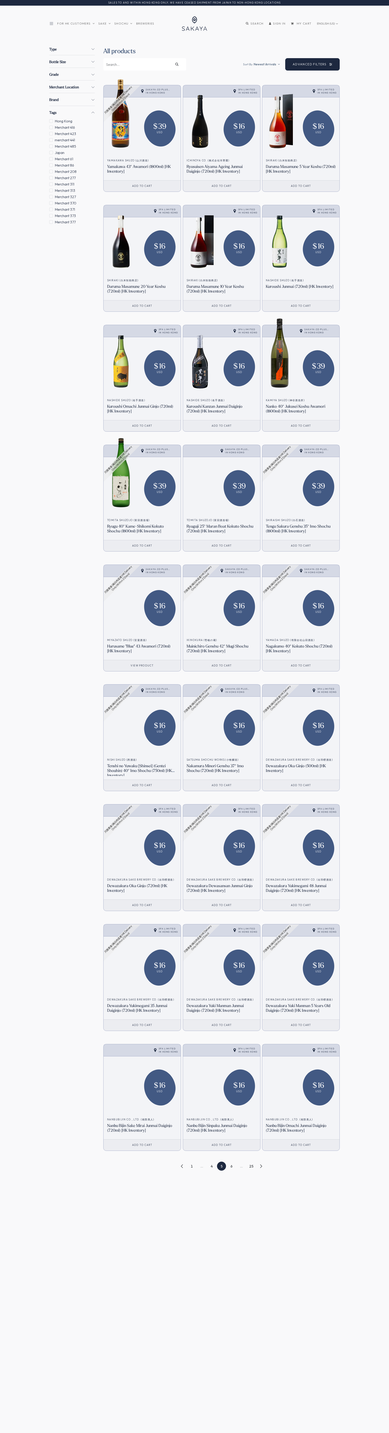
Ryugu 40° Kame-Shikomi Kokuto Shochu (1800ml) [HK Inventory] (135, 528)
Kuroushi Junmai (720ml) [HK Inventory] (299, 286)
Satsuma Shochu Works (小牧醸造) (213, 759)
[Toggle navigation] (52, 23)
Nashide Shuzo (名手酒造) (285, 280)
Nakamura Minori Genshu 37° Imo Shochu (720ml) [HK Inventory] (215, 768)
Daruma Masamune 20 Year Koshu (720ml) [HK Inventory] (136, 289)
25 (251, 1166)
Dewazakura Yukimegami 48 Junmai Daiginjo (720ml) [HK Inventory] (296, 888)
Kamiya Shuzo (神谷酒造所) (285, 400)
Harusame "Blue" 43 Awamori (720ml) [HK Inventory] (138, 648)
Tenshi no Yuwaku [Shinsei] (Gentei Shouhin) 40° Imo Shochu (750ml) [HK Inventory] (139, 770)
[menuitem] (76, 23)
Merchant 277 (65, 178)
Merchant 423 (65, 133)
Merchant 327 (65, 197)
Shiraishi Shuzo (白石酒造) (285, 520)
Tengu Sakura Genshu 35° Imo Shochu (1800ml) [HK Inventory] (298, 528)
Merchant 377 (65, 222)
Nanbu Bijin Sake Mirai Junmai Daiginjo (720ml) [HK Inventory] (139, 1128)
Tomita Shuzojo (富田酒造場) (128, 520)
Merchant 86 (64, 165)
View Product (142, 665)
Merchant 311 (64, 184)
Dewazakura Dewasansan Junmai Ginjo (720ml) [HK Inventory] (220, 888)
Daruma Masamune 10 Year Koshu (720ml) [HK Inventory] (215, 289)
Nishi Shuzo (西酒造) (122, 759)
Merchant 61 (64, 159)
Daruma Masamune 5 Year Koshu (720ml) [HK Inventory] (301, 169)
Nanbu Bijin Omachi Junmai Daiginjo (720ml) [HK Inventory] (296, 1128)
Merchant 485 (65, 146)
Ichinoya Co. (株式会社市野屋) (208, 160)
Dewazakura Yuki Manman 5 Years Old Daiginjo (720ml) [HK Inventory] (298, 1008)
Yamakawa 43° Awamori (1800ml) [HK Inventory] (139, 169)
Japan (59, 152)
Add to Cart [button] (142, 186)
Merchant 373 (65, 215)
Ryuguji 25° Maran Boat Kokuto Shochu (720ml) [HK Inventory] (220, 528)
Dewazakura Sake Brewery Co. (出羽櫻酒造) (299, 759)
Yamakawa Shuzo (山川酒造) (128, 160)
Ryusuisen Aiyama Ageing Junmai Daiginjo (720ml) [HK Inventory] (215, 169)
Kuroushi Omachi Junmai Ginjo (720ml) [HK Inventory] (140, 409)
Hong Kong (63, 121)
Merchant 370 (65, 203)
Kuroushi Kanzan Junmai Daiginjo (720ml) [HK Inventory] (214, 409)
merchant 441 (65, 140)
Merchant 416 (65, 127)
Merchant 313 (65, 190)
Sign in (279, 23)
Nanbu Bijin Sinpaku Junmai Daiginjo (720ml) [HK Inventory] (217, 1128)
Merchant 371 (65, 209)
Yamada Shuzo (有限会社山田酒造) (290, 640)
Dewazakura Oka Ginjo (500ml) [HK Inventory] (296, 768)
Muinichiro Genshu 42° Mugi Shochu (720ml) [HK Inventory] (217, 648)
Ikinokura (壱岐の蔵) (202, 640)
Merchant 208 (66, 171)
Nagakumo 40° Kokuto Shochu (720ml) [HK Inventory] (299, 648)
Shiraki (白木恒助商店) (281, 160)
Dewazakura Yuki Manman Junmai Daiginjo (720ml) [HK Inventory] (215, 1008)
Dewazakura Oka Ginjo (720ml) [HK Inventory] (137, 888)
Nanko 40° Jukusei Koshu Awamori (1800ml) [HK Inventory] (295, 409)
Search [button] (257, 23)
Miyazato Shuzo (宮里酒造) (127, 640)
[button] (261, 64)
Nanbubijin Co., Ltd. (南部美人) (130, 1119)
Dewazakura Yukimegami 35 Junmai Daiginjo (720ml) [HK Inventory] (137, 1008)
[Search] (177, 64)
